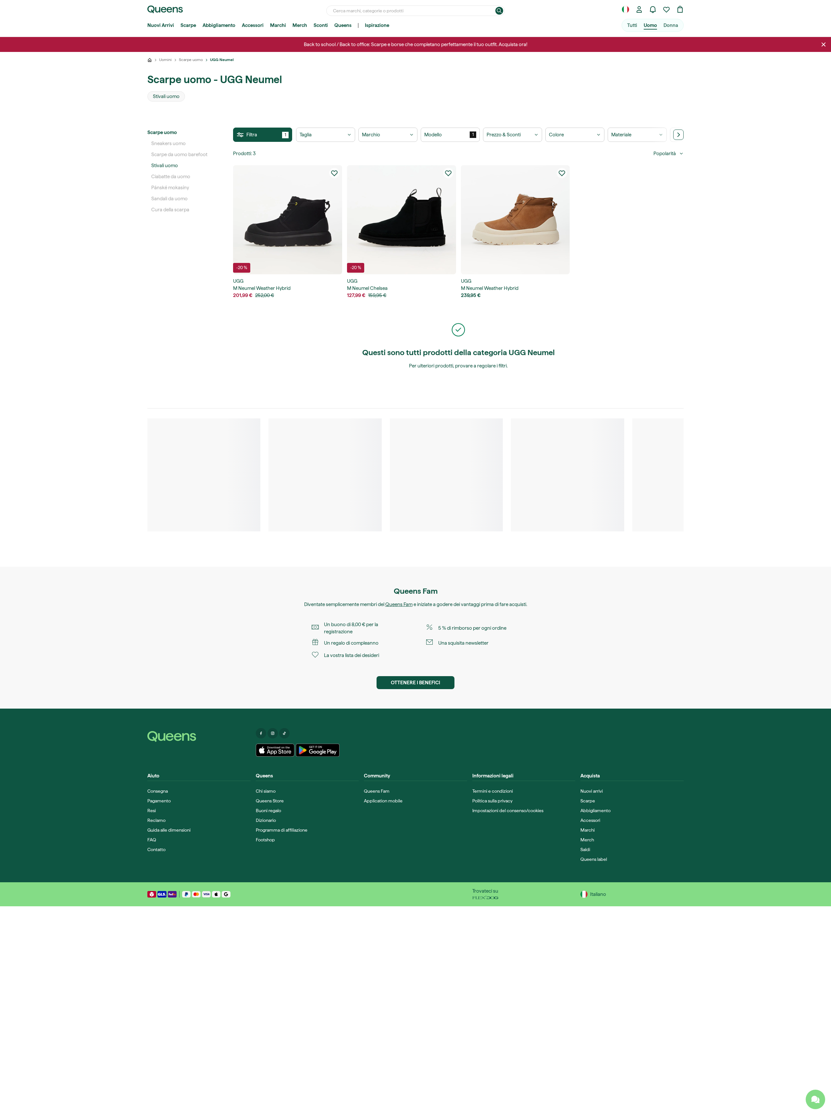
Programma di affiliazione (281, 830)
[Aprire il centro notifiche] (652, 9)
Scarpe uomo (162, 132)
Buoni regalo (268, 810)
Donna (671, 25)
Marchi (278, 25)
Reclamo (156, 820)
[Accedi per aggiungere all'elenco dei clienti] (334, 173)
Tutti (632, 25)
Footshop (265, 839)
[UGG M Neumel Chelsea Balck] (401, 219)
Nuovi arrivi (591, 791)
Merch (299, 25)
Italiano (598, 894)
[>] (678, 135)
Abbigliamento (219, 25)
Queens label (593, 859)
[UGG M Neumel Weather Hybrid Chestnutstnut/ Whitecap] (515, 219)
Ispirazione (377, 25)
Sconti (321, 25)
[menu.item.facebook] (261, 733)
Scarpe (188, 25)
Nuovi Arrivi (160, 25)
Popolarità (664, 153)
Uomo (650, 25)
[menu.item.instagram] (272, 733)
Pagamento (159, 800)
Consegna (157, 791)
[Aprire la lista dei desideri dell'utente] (666, 9)
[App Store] (275, 750)
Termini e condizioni (492, 791)
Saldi (585, 849)
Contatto (156, 849)
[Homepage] (199, 736)
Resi (151, 810)
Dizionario (266, 820)
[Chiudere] (823, 44)
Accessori (253, 25)
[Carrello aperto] (680, 9)
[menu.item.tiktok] (284, 733)
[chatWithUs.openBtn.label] (815, 1099)
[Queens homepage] (165, 9)
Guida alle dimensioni (169, 830)
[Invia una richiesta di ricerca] (499, 11)
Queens (343, 25)
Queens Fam (399, 604)
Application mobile (383, 800)
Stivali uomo (164, 165)
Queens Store (270, 800)
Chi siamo (266, 791)
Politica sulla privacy (492, 800)
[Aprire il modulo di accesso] (639, 9)
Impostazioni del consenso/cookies (507, 810)
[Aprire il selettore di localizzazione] (625, 9)
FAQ (151, 839)
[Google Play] (318, 750)
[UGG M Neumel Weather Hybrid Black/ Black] (287, 219)
